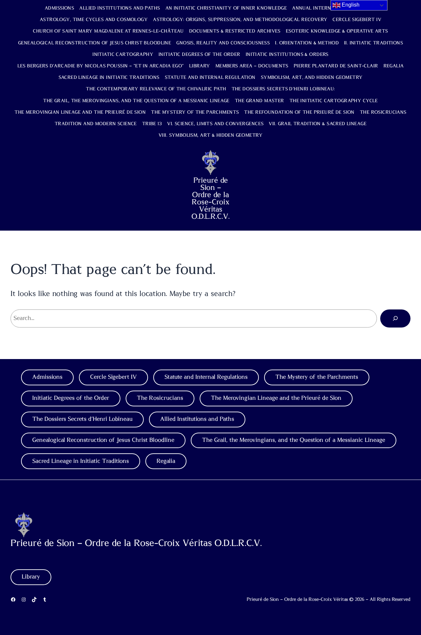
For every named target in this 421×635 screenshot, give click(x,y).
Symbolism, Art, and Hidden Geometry (312, 77)
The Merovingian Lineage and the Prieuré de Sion (80, 112)
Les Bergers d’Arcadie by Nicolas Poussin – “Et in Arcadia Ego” (100, 66)
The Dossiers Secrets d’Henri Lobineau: (283, 89)
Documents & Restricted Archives (235, 31)
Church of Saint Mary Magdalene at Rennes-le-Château (108, 31)
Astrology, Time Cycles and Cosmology (94, 19)
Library (199, 66)
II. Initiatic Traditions (373, 43)
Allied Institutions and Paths (119, 8)
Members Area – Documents (251, 66)
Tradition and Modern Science (96, 124)
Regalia (394, 66)
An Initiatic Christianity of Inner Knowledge (226, 8)
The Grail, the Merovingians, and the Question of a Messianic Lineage (136, 101)
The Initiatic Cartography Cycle (333, 101)
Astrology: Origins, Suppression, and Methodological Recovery (240, 19)
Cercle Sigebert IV (357, 19)
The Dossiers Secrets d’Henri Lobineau (82, 419)
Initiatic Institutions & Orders (287, 54)
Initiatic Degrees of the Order (199, 54)
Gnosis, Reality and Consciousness (223, 43)
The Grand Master (259, 101)
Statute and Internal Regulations (206, 377)
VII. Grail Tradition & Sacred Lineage (317, 124)
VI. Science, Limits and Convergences (215, 124)
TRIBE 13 (152, 124)
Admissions (59, 8)
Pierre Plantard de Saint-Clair (336, 66)
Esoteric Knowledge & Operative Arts (337, 31)
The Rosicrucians (383, 112)
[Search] (395, 318)
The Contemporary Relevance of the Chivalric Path (156, 89)
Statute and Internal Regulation (210, 77)
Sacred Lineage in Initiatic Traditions (109, 77)
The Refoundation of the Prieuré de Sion (299, 112)
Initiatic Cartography (122, 54)
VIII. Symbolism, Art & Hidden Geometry (210, 135)
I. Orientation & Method (307, 43)
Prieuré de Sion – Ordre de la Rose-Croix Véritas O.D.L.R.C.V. (210, 198)
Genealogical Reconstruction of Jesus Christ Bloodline (94, 43)
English (349, 5)
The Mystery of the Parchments (195, 112)
